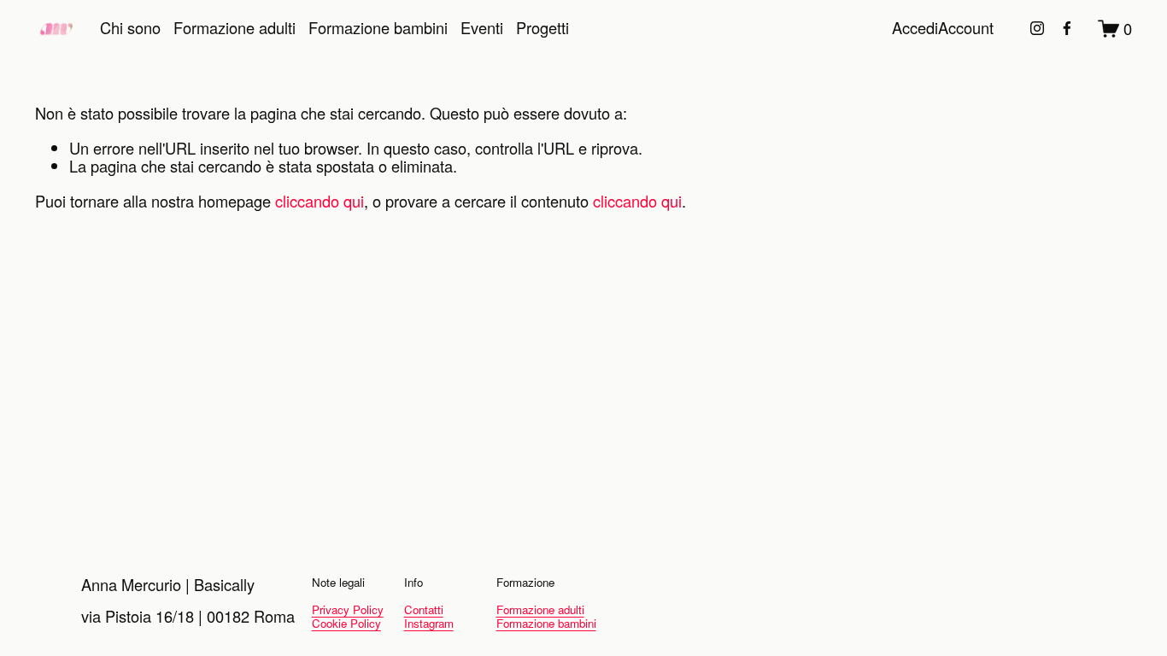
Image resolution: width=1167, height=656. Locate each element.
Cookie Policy (346, 623)
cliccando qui (319, 201)
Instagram (429, 623)
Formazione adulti (234, 27)
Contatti (423, 610)
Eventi (481, 27)
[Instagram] (1037, 28)
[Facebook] (1067, 28)
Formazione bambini (378, 27)
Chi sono (130, 27)
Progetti (542, 27)
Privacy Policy (348, 610)
